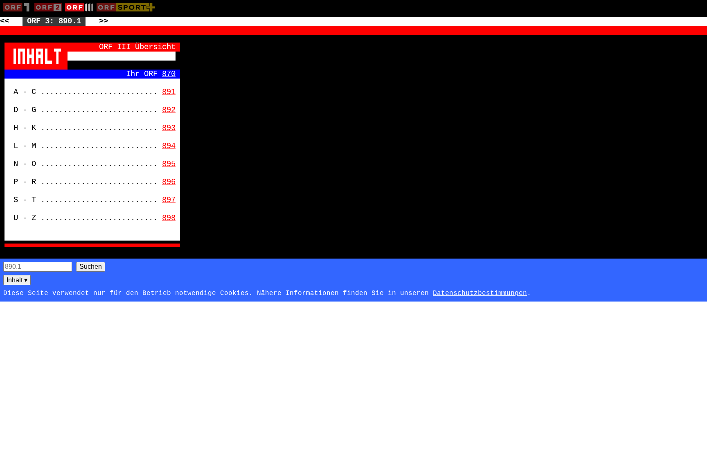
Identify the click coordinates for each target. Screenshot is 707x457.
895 (169, 164)
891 (169, 92)
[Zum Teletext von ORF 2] (49, 13)
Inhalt (17, 280)
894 (169, 146)
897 (169, 200)
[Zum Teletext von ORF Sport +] (127, 13)
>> (103, 21)
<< (4, 21)
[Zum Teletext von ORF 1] (18, 13)
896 (169, 182)
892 (169, 110)
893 (169, 128)
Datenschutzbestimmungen (480, 293)
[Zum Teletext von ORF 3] (81, 13)
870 (169, 74)
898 (169, 218)
